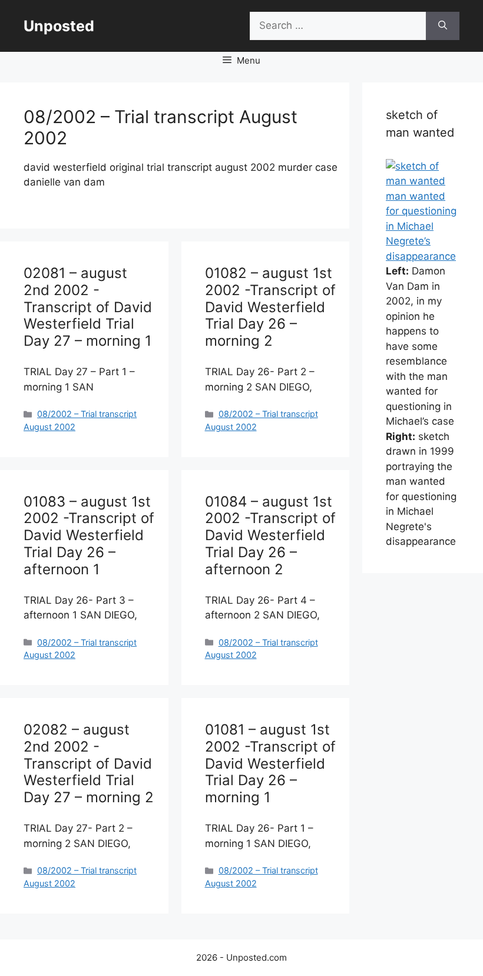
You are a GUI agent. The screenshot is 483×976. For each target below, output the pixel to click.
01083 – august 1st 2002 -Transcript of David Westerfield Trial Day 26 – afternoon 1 (89, 535)
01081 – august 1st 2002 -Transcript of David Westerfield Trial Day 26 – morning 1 (270, 763)
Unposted (59, 26)
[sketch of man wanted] (422, 181)
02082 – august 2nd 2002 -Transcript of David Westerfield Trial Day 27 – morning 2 (89, 763)
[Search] (442, 26)
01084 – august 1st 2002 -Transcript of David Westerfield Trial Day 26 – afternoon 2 (270, 535)
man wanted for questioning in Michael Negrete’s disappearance (421, 226)
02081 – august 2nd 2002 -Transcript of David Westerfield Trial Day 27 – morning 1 (88, 306)
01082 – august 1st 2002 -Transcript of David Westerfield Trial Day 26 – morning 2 (270, 306)
